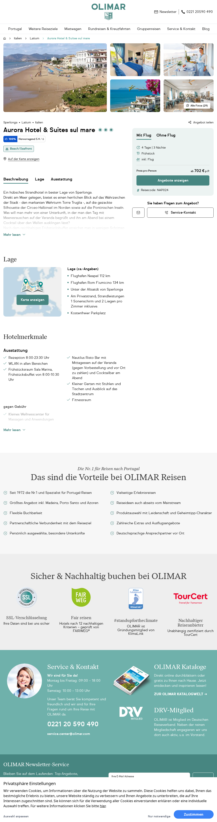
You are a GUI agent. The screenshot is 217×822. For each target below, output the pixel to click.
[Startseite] (4, 39)
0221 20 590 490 (73, 724)
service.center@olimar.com (68, 734)
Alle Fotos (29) (199, 105)
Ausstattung (61, 179)
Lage (39, 179)
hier (103, 806)
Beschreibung (15, 179)
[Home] (108, 11)
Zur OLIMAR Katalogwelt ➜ (180, 694)
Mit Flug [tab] (143, 135)
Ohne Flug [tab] (165, 135)
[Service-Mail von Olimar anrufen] (138, 213)
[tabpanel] (172, 163)
